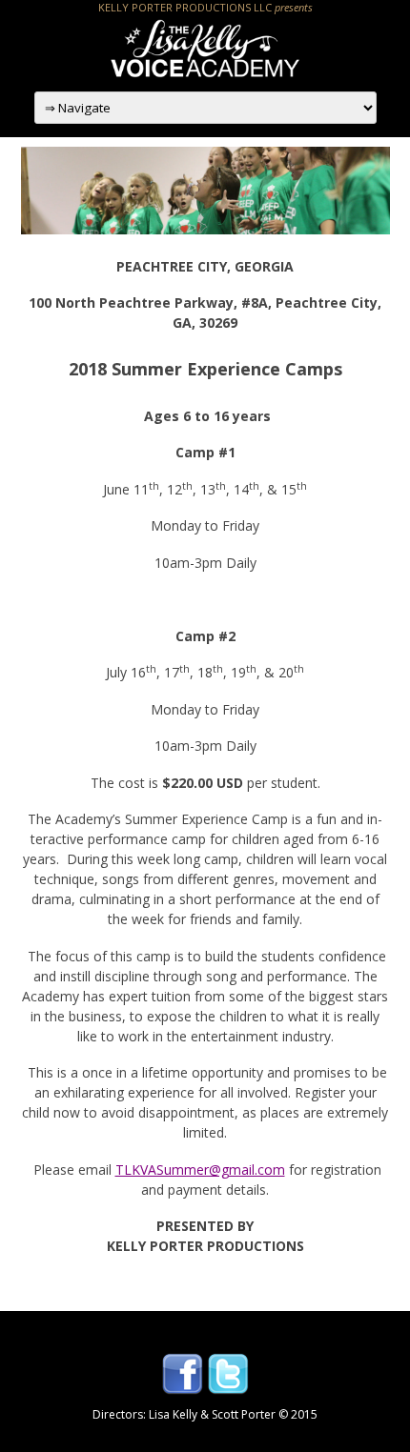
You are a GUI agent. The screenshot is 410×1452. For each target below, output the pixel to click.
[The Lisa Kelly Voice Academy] (205, 75)
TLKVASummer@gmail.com (200, 1169)
